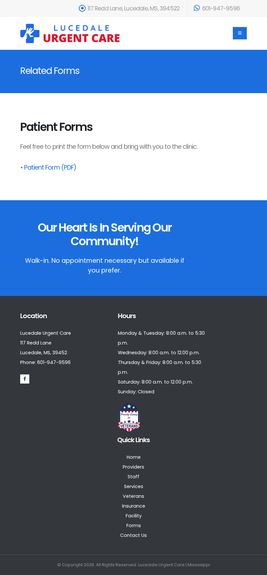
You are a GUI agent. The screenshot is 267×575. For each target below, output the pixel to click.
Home (134, 457)
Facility (134, 515)
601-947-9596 (220, 8)
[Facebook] (24, 379)
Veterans (133, 496)
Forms (133, 525)
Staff (133, 476)
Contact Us (133, 535)
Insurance (133, 506)
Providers (133, 467)
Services (133, 486)
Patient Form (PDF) (50, 167)
